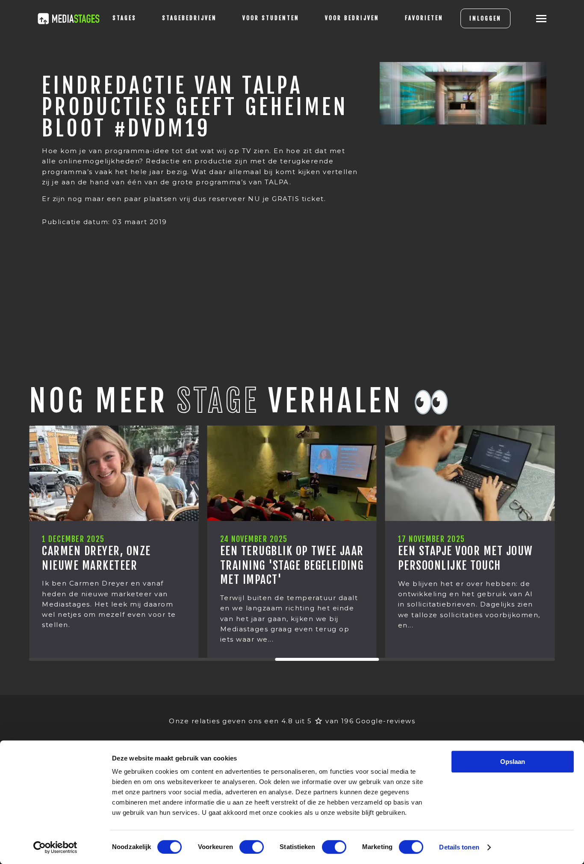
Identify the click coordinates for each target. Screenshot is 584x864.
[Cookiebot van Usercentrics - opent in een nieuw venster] (55, 847)
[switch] (251, 847)
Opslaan (512, 761)
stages (124, 18)
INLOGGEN (485, 18)
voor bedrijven (352, 18)
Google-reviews (385, 721)
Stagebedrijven (189, 18)
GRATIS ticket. (299, 199)
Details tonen (459, 847)
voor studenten (270, 18)
